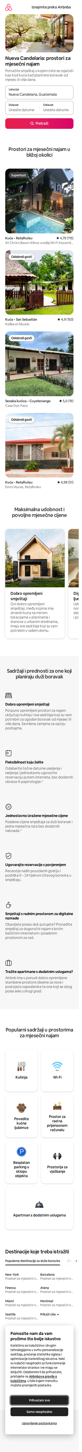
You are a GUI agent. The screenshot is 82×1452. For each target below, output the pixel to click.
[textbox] (22, 109)
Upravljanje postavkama (39, 1423)
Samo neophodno (39, 1412)
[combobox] (39, 94)
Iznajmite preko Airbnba (51, 7)
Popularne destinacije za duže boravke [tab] (32, 1261)
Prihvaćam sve (39, 1400)
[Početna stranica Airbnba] (8, 7)
